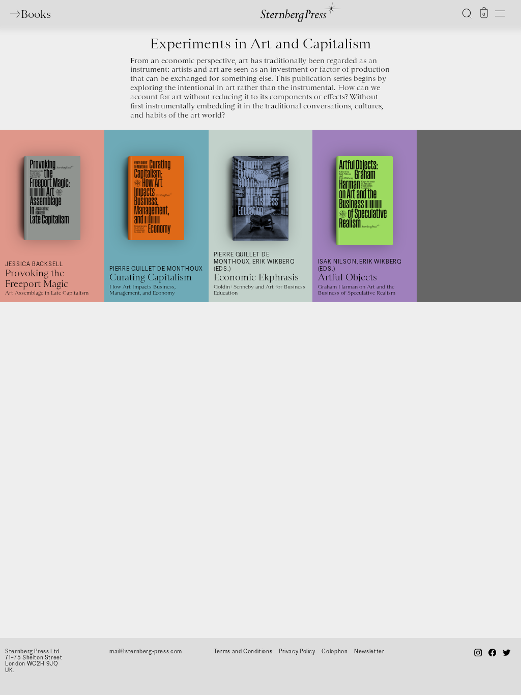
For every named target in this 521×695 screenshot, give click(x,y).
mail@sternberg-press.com (145, 651)
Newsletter (369, 651)
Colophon (335, 651)
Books (35, 14)
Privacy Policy (297, 651)
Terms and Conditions (243, 651)
